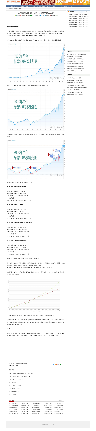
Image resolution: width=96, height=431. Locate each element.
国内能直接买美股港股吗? (22, 363)
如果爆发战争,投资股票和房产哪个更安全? (77, 87)
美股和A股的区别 (14, 391)
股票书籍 (70, 6)
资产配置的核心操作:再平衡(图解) (75, 82)
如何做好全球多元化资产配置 (74, 78)
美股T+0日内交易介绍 (15, 385)
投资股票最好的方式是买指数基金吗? (75, 66)
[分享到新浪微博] (57, 364)
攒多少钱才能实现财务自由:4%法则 (75, 94)
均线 (61, 6)
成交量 (65, 6)
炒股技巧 (44, 6)
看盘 (34, 6)
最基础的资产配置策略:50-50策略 (74, 80)
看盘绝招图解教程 (73, 16)
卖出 (30, 6)
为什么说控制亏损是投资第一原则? (75, 71)
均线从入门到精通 (83, 20)
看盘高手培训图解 (73, 24)
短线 (40, 6)
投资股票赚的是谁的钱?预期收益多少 (75, 68)
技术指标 (49, 6)
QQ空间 (18, 15)
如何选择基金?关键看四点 (73, 90)
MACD (57, 6)
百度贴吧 (38, 15)
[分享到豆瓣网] (60, 364)
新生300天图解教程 (73, 14)
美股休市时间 (13, 382)
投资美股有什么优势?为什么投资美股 (19, 376)
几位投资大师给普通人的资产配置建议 (76, 85)
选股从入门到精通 (83, 26)
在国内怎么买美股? (14, 388)
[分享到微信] (62, 364)
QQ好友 (28, 15)
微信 (57, 15)
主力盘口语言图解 (73, 18)
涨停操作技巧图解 (73, 22)
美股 (20, 8)
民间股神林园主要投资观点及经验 (75, 61)
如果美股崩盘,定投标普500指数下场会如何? (21, 373)
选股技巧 (23, 6)
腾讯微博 (48, 15)
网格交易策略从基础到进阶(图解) (74, 56)
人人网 (42, 15)
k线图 (54, 6)
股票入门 (18, 6)
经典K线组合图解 (73, 20)
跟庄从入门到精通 (83, 24)
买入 (27, 6)
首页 (8, 6)
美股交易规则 (13, 394)
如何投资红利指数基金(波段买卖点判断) (76, 54)
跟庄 (37, 6)
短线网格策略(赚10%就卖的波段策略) (75, 59)
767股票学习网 (10, 8)
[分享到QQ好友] (58, 364)
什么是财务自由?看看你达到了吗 (74, 92)
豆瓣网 (33, 15)
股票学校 (13, 6)
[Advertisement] (36, 21)
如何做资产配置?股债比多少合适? (75, 63)
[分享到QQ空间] (55, 364)
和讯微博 (53, 15)
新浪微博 (23, 15)
